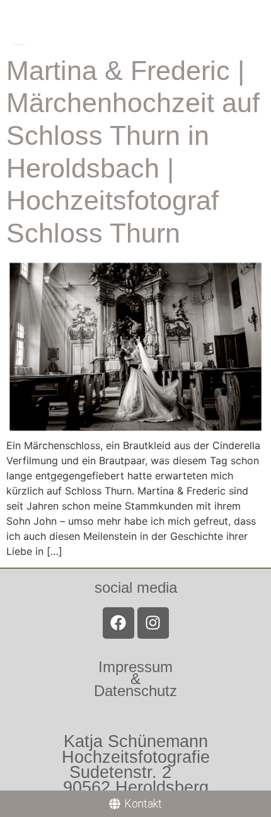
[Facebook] (118, 623)
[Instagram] (153, 623)
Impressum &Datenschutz (135, 678)
